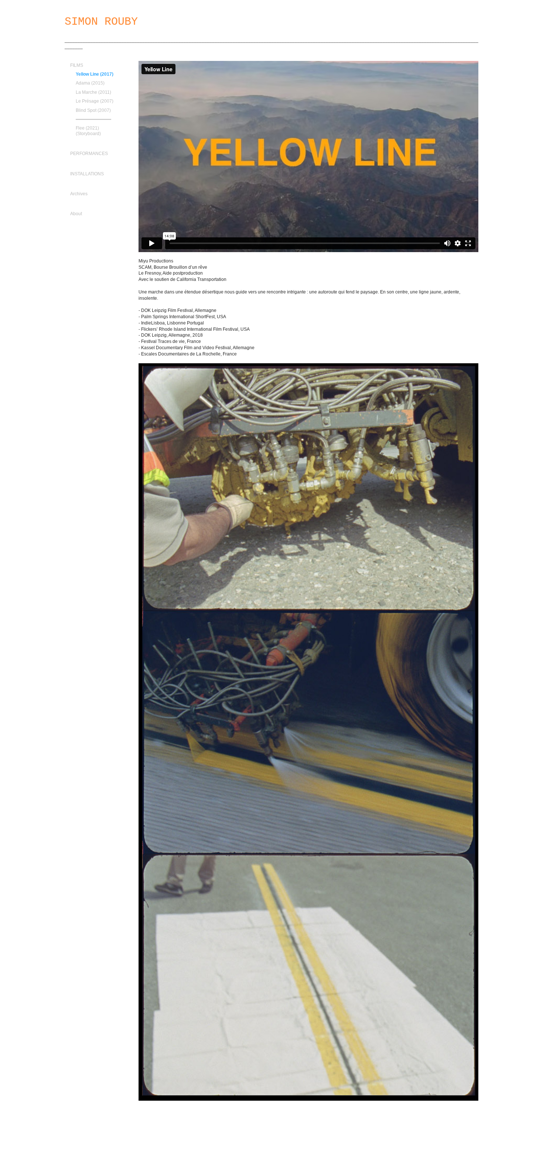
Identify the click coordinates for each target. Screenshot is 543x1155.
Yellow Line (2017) (94, 74)
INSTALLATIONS (87, 173)
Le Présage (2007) (94, 101)
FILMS (76, 65)
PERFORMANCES (89, 153)
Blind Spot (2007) (93, 110)
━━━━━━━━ (93, 119)
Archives (79, 193)
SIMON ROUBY (101, 22)
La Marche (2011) (93, 92)
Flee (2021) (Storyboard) (88, 131)
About (76, 213)
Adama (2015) (90, 83)
